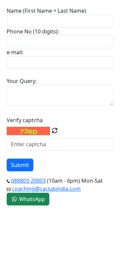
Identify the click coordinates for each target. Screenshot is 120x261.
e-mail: (15, 52)
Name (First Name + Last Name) (46, 10)
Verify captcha (25, 120)
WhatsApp (31, 199)
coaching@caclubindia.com (46, 188)
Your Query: (22, 81)
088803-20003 (28, 180)
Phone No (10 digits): (33, 31)
